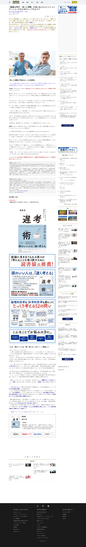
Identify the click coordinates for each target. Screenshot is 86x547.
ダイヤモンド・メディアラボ (42, 537)
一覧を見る (67, 319)
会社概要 (64, 514)
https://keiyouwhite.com (19, 192)
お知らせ (64, 518)
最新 (61, 59)
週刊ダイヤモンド (40, 514)
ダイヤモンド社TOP (66, 512)
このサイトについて (17, 512)
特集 (37, 2)
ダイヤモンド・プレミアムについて (20, 514)
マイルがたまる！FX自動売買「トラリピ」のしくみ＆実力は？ (67, 310)
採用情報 (64, 516)
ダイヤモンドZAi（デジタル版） (43, 518)
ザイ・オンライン (40, 522)
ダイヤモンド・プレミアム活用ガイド (20, 516)
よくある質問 (16, 525)
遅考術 (18, 12)
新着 (23, 2)
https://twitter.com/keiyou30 (22, 190)
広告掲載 (15, 527)
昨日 (65, 59)
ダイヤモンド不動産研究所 (42, 527)
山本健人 (26, 11)
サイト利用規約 (16, 518)
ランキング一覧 (67, 125)
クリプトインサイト (41, 533)
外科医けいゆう (33, 28)
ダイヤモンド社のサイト (42, 509)
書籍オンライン (40, 520)
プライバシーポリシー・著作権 (19, 522)
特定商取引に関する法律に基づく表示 (20, 520)
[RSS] (48, 506)
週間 (70, 59)
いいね (74, 59)
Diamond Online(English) (41, 512)
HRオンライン (39, 531)
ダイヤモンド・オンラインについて (20, 509)
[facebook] (43, 506)
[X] (37, 506)
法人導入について (16, 531)
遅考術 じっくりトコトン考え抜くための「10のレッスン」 (29, 249)
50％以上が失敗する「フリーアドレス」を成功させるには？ (67, 306)
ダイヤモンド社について (68, 509)
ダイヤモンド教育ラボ (41, 535)
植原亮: (16, 11)
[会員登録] (74, 2)
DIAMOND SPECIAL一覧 (63, 366)
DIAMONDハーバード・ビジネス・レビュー (45, 516)
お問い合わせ (16, 529)
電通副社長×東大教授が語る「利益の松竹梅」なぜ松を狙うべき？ (67, 297)
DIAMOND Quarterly (41, 529)
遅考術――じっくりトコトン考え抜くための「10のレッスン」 (25, 412)
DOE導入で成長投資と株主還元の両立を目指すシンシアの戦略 (67, 301)
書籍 (42, 2)
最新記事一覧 (68, 359)
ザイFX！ (39, 525)
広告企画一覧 (61, 369)
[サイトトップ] (16, 2)
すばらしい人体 (17, 28)
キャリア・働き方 (12, 12)
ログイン (69, 2)
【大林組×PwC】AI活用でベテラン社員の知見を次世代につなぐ (67, 314)
